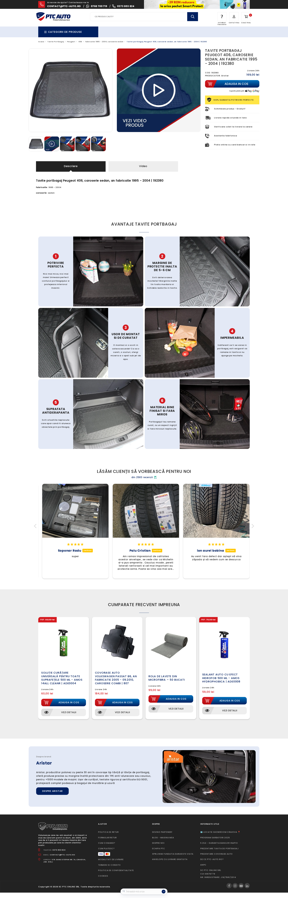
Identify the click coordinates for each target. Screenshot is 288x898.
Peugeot (71, 42)
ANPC (203, 864)
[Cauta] (192, 16)
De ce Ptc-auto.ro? (212, 859)
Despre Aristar (52, 791)
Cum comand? (106, 843)
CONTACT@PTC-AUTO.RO (62, 855)
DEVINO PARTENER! (162, 832)
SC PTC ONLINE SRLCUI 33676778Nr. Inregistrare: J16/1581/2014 (218, 874)
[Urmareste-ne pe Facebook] (229, 885)
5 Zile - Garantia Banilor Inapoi (219, 843)
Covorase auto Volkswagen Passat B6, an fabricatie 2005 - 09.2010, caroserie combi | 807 (116, 678)
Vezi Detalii (68, 712)
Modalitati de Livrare (111, 859)
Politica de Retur (108, 832)
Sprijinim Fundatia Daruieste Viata (172, 853)
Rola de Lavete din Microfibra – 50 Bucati (166, 678)
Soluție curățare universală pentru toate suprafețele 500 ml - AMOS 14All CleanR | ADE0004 (61, 678)
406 (80, 42)
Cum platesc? (106, 848)
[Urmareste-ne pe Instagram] (235, 885)
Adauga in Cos (68, 702)
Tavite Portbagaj (55, 42)
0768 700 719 (99, 6)
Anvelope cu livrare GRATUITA (169, 859)
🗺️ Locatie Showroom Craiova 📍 (220, 832)
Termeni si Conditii (109, 865)
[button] (36, 526)
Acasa (41, 42)
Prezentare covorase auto (216, 853)
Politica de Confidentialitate (116, 870)
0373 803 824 (125, 6)
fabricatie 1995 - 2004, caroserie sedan (104, 42)
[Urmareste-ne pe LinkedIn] (247, 885)
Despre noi (158, 843)
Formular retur (107, 837)
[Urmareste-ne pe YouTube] (241, 885)
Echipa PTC (158, 848)
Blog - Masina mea (163, 837)
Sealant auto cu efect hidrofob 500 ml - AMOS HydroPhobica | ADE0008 (221, 678)
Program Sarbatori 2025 (215, 837)
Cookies (103, 875)
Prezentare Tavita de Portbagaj (219, 848)
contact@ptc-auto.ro (64, 6)
